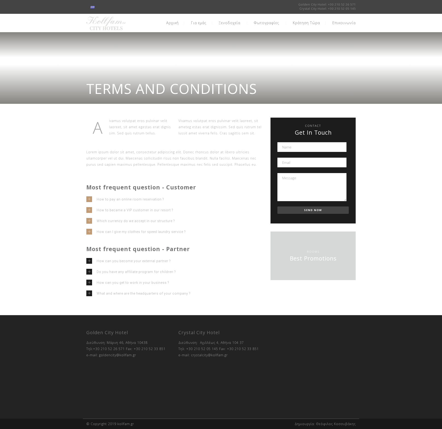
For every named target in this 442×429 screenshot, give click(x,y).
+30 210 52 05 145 (342, 8)
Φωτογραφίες (266, 22)
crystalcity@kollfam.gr (209, 355)
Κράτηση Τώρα (306, 22)
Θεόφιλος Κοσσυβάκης (336, 424)
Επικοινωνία (344, 22)
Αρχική (172, 22)
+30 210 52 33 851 (150, 349)
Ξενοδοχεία (229, 22)
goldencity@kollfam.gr (117, 355)
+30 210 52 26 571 (342, 4)
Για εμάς (198, 22)
